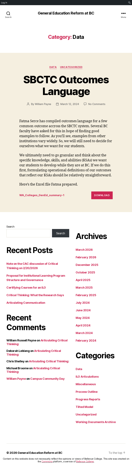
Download (102, 195)
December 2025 (87, 265)
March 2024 (84, 333)
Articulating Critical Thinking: (49, 361)
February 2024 (86, 340)
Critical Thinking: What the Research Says (35, 295)
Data (53, 67)
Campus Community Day (47, 378)
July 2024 (83, 302)
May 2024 (83, 317)
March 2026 (84, 249)
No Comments (96, 104)
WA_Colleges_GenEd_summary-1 (41, 195)
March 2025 (84, 287)
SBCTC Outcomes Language (66, 85)
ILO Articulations (87, 376)
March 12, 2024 (69, 104)
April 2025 (83, 280)
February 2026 (86, 257)
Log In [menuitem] (4, 2)
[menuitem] (129, 2)
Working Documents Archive (96, 422)
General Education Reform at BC (66, 13)
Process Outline (87, 391)
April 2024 (83, 325)
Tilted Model (84, 407)
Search (10, 226)
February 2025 (86, 295)
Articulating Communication (25, 302)
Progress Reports (88, 399)
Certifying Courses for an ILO (26, 287)
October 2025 (85, 272)
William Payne (43, 104)
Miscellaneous (86, 384)
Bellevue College (85, 461)
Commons (47, 461)
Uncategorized (71, 67)
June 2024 (83, 310)
